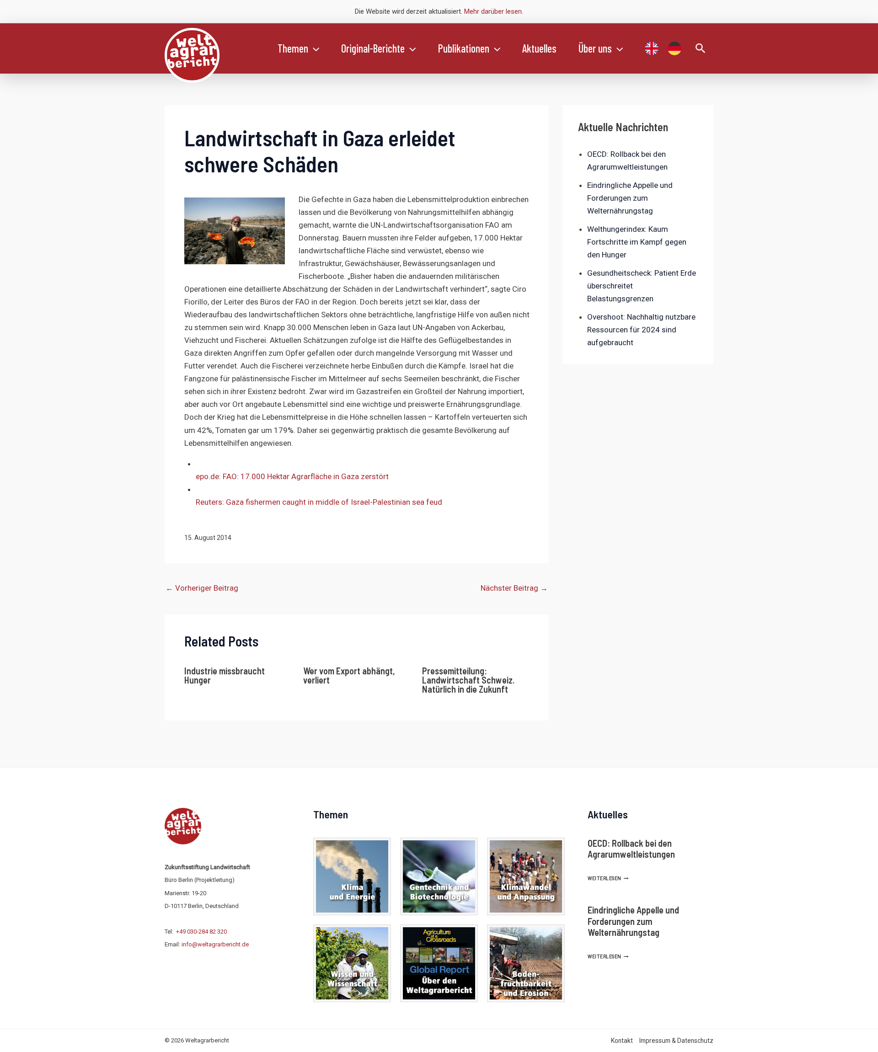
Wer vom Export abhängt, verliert (349, 675)
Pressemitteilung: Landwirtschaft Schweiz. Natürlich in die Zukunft (468, 679)
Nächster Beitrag (514, 588)
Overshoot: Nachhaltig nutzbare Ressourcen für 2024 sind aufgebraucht (641, 329)
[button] (313, 48)
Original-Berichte (373, 48)
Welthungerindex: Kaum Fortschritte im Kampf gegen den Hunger (636, 241)
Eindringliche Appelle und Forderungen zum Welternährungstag (630, 198)
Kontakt (622, 1040)
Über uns (595, 48)
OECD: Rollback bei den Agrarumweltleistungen (631, 849)
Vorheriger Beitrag (202, 588)
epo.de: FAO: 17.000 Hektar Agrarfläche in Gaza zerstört (292, 476)
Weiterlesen (608, 878)
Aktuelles (539, 48)
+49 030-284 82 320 (201, 931)
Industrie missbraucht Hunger (224, 675)
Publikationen (463, 48)
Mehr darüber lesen (493, 11)
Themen (293, 48)
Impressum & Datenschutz (676, 1040)
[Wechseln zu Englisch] (651, 48)
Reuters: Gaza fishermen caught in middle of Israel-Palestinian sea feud (319, 502)
